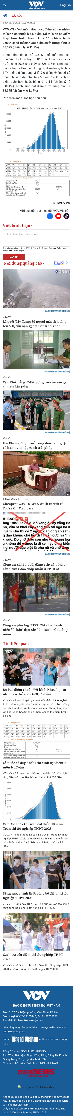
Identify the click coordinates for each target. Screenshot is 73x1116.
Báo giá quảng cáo (14, 1031)
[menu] (7, 5)
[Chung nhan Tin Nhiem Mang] (36, 1087)
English (65, 5)
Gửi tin (14, 256)
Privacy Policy (56, 248)
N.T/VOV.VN (61, 203)
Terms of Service (10, 251)
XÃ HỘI (17, 15)
